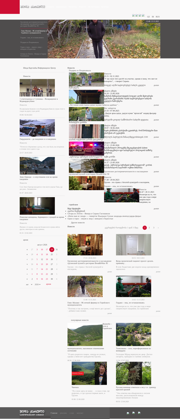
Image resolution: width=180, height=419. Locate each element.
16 (42, 279)
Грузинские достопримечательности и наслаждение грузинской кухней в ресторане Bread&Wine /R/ (33, 24)
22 (47, 274)
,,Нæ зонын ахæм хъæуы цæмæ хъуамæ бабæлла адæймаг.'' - (94, 105)
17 (47, 250)
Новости (23, 105)
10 (42, 250)
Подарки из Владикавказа (29, 42)
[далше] (64, 114)
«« (26, 244)
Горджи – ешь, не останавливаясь (32, 38)
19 (47, 259)
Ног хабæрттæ (110, 108)
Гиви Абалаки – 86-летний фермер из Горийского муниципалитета (34, 32)
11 (42, 254)
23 (47, 279)
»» (58, 244)
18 (47, 254)
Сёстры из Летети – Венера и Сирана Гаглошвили (33, 55)
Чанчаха (75, 387)
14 (42, 269)
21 (47, 269)
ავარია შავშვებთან (76, 211)
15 (42, 274)
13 (42, 264)
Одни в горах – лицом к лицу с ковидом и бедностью (31, 48)
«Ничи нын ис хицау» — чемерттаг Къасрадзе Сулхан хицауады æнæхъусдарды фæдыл (104, 216)
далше (156, 85)
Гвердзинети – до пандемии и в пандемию (38, 139)
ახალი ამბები (110, 91)
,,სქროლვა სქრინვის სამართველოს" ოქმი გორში (92, 157)
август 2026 (42, 245)
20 (47, 264)
